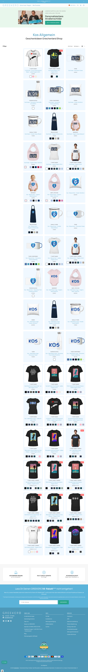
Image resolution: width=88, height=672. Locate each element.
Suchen (47, 626)
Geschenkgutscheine (29, 619)
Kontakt (47, 616)
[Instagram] (6, 621)
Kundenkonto (49, 619)
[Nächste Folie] (83, 1)
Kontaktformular (9, 617)
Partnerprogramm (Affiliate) (30, 636)
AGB (68, 619)
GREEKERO (16, 668)
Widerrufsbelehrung (72, 624)
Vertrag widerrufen (71, 626)
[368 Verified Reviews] (44, 652)
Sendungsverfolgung (51, 621)
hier (61, 660)
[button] (77, 46)
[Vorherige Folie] (3, 1)
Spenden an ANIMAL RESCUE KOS (32, 626)
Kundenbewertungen (29, 616)
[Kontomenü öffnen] (80, 5)
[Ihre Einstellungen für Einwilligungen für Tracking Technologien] (2, 671)
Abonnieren (63, 602)
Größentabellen (49, 624)
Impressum (69, 616)
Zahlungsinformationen (72, 632)
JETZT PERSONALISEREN (53, 22)
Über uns (26, 621)
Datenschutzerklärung (72, 621)
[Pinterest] (11, 621)
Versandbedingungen (72, 629)
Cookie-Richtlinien (71, 634)
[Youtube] (8, 621)
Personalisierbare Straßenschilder (54, 17)
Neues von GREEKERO (29, 624)
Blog (25, 633)
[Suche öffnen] (77, 5)
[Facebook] (3, 621)
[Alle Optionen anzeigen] (62, 108)
